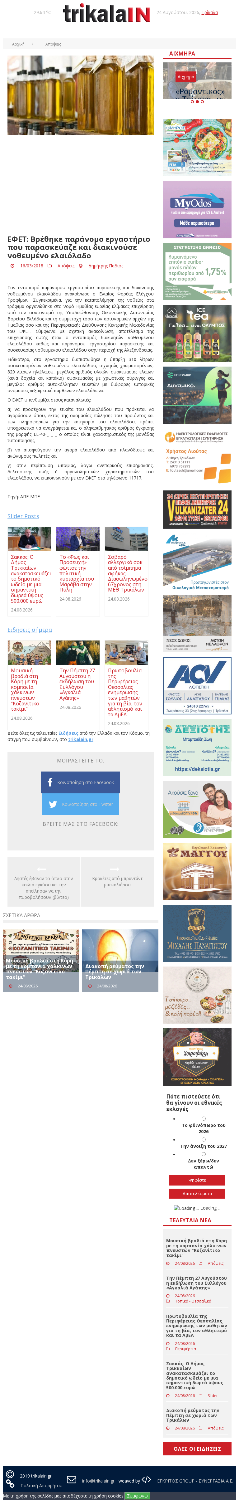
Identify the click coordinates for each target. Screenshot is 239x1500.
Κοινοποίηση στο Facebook (85, 782)
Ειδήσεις (68, 733)
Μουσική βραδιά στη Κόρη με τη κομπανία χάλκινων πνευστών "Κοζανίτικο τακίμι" (196, 1248)
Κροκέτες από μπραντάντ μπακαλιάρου (117, 881)
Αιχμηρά (186, 77)
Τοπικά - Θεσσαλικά (193, 1301)
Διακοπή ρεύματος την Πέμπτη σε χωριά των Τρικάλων (114, 972)
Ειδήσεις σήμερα (29, 629)
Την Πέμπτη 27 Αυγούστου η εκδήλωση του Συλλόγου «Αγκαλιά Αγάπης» (196, 1283)
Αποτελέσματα (197, 1193)
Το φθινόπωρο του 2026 (204, 1128)
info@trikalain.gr (98, 1481)
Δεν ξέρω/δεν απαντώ (203, 1164)
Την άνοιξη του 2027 (203, 1146)
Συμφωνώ (137, 1496)
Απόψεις (66, 266)
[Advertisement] (80, 185)
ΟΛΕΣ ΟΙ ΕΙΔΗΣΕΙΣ (197, 1448)
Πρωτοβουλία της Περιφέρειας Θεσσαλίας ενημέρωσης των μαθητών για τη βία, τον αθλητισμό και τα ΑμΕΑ (196, 1325)
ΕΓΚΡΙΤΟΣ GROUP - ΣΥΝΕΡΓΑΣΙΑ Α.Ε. (194, 1481)
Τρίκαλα (210, 12)
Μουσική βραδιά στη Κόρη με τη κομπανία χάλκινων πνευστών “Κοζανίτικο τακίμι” (39, 969)
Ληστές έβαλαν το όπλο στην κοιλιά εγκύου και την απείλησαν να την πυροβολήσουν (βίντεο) (43, 887)
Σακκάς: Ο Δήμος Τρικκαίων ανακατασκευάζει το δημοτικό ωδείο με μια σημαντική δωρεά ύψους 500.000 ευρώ (194, 1375)
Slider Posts (23, 516)
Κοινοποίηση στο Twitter (87, 804)
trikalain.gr (80, 739)
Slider (213, 1395)
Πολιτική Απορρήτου (42, 1485)
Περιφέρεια (185, 1348)
